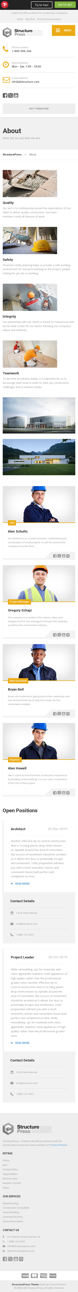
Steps (6, 1187)
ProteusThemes (58, 1145)
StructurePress (12, 154)
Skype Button (10, 1174)
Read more (22, 883)
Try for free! (41, 5)
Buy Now (30, 19)
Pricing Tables (10, 1169)
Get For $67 (65, 4)
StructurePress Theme (25, 1284)
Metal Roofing (10, 1203)
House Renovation (13, 1221)
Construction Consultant (16, 1207)
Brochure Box (10, 1178)
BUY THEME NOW (39, 108)
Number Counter (12, 1183)
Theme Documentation (49, 19)
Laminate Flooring (12, 1216)
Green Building (11, 1212)
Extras (20, 19)
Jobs (5, 1164)
